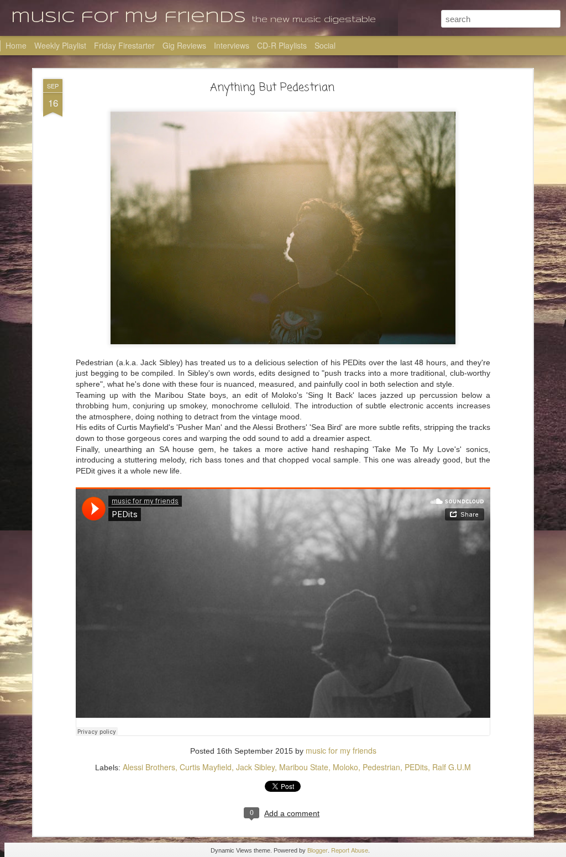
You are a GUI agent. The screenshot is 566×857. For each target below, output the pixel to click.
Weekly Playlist (60, 45)
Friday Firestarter (124, 45)
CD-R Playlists (282, 45)
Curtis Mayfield (206, 766)
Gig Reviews (184, 45)
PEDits (416, 766)
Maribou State (303, 766)
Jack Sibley (255, 766)
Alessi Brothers (149, 766)
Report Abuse (349, 849)
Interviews (231, 45)
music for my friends (341, 750)
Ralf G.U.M (451, 766)
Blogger (317, 849)
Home (16, 45)
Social (325, 45)
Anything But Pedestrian (272, 87)
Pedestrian (381, 766)
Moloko (345, 766)
